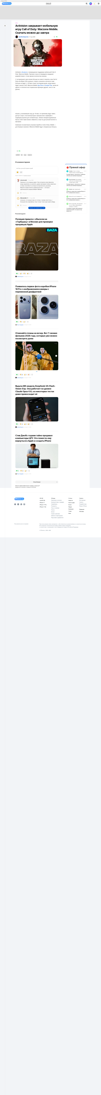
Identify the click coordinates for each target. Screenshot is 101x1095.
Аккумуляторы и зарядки (57, 502)
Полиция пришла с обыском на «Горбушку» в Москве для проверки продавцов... (76, 175)
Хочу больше (36, 482)
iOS (21, 155)
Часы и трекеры (55, 508)
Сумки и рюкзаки (55, 513)
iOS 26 (41, 498)
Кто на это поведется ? (75, 196)
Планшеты (54, 506)
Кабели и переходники (57, 515)
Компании (70, 509)
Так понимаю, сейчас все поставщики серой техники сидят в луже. (75, 181)
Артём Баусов (20, 276)
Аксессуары (71, 502)
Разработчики (82, 504)
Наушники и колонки (56, 500)
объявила (24, 72)
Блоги (69, 504)
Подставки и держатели (57, 517)
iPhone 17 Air (43, 507)
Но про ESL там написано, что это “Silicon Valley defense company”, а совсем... (76, 205)
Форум (70, 507)
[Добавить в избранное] (54, 37)
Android (18, 155)
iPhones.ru (43, 530)
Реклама (81, 511)
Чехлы (53, 510)
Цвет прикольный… (75, 189)
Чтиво (69, 511)
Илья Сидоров (20, 324)
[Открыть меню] (5, 25)
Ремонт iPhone (83, 506)
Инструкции (82, 500)
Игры (25, 155)
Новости (30, 155)
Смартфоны (54, 504)
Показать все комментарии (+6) (37, 207)
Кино (69, 513)
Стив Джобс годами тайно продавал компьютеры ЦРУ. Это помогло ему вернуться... (74, 210)
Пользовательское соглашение (21, 523)
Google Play (48, 85)
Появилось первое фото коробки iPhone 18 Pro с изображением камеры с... (75, 192)
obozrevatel (23, 180)
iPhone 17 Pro (43, 504)
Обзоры (53, 498)
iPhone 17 (42, 502)
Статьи (70, 498)
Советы (81, 498)
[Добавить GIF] (21, 172)
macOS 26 (42, 500)
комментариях (27, 175)
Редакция (81, 509)
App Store (40, 85)
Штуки (52, 512)
